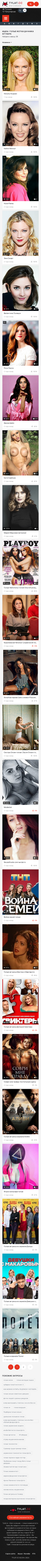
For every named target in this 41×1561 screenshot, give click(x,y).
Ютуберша (23, 1435)
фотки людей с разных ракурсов (16, 1398)
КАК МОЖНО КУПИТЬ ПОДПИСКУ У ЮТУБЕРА (20, 1389)
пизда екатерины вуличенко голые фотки (19, 1499)
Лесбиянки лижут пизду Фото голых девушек (17, 1462)
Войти (36, 4)
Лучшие (8, 9)
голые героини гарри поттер (15, 1458)
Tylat (8, 1544)
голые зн (7, 1407)
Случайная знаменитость (20, 1517)
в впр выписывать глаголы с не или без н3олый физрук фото (18, 1421)
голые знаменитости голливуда (16, 1485)
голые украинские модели (14, 1426)
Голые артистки (9, 1435)
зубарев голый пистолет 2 (14, 1385)
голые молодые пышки (25, 1380)
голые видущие (20, 1407)
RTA (33, 1554)
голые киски (8, 1380)
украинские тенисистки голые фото (17, 1453)
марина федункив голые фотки (15, 1476)
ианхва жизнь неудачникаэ (14, 1489)
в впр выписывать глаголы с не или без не (19, 1403)
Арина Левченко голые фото (14, 1480)
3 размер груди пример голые (15, 1448)
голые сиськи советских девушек (16, 1394)
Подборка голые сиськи (13, 1412)
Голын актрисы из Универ (13, 1494)
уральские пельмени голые (14, 1417)
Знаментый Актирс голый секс (15, 1467)
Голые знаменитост (11, 1471)
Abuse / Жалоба (24, 1554)
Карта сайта (10, 1554)
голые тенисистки (10, 1444)
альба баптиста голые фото (14, 1430)
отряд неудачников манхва (14, 1439)
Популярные (10, 11)
